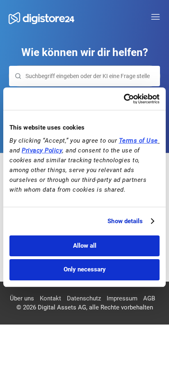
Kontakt (50, 298)
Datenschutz (84, 298)
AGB (149, 298)
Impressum (122, 298)
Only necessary (85, 269)
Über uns (22, 298)
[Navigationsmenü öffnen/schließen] (155, 17)
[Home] (41, 18)
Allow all (84, 245)
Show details (125, 221)
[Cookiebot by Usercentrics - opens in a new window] (124, 99)
